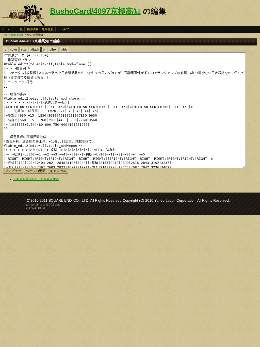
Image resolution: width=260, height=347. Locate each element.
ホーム (6, 29)
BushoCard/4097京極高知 (95, 11)
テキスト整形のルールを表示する (36, 179)
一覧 (20, 29)
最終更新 (48, 29)
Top (5, 34)
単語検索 (32, 29)
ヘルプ (64, 29)
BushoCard (17, 34)
